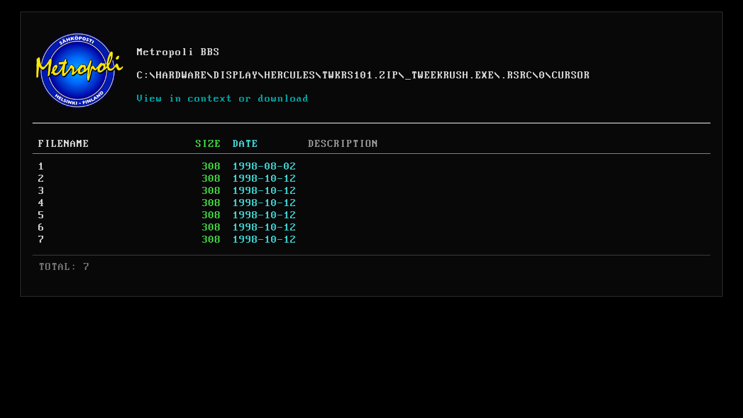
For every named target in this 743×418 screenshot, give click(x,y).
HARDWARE (181, 75)
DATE (245, 144)
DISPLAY (236, 75)
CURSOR (571, 75)
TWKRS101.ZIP (360, 75)
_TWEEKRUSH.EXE (450, 75)
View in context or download (223, 99)
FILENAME (63, 144)
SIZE (208, 144)
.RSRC (517, 75)
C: (143, 75)
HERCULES (290, 75)
